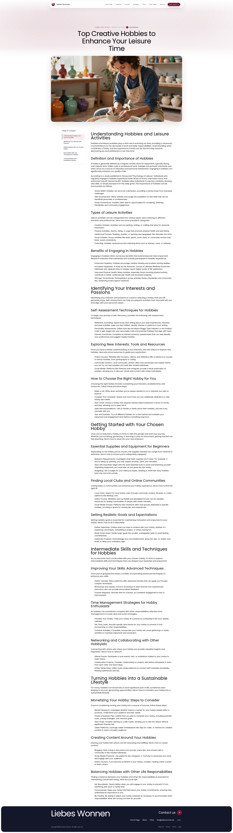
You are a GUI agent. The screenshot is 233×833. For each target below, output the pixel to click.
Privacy (168, 827)
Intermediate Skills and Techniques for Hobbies (71, 153)
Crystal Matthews (133, 27)
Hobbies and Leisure (102, 27)
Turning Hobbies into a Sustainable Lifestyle (70, 159)
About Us (161, 827)
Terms (174, 827)
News (145, 820)
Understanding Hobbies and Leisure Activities (72, 136)
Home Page (135, 820)
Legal (179, 827)
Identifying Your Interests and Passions (72, 142)
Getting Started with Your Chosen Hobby (73, 148)
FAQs (152, 820)
